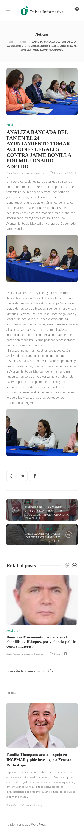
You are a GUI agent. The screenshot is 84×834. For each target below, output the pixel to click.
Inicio (10, 41)
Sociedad (32, 502)
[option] (42, 614)
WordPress (38, 824)
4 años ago (39, 653)
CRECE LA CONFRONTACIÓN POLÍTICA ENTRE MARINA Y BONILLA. (42, 537)
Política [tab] (11, 693)
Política (22, 41)
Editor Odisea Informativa (19, 173)
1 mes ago (39, 805)
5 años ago (39, 173)
